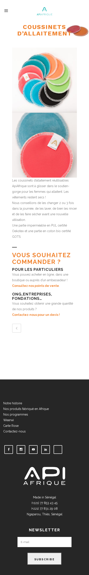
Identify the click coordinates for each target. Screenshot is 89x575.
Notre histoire (12, 403)
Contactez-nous (14, 431)
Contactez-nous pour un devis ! (36, 314)
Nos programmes (15, 414)
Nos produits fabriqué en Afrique (26, 409)
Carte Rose (11, 425)
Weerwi (9, 420)
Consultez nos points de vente (35, 286)
